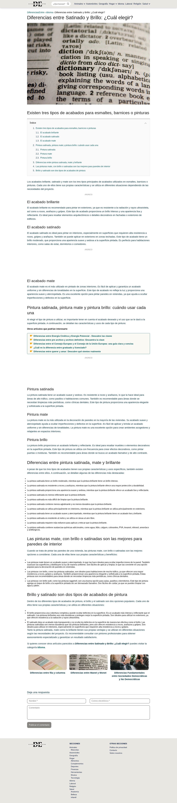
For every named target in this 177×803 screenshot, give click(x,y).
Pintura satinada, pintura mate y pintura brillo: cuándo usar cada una (67, 145)
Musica (74, 775)
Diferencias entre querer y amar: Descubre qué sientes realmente (67, 351)
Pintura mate (46, 154)
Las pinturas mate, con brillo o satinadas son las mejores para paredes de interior (73, 166)
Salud (145, 4)
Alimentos (75, 761)
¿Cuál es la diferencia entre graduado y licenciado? (60, 347)
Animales (78, 4)
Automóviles (92, 4)
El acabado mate (48, 141)
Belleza (74, 794)
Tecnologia (75, 778)
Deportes (74, 766)
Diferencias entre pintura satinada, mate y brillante (59, 162)
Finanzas (74, 769)
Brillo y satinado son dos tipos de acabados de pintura (60, 170)
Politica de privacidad (118, 747)
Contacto (113, 750)
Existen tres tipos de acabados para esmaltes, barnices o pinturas (66, 128)
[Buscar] (68, 4)
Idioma (121, 4)
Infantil (73, 797)
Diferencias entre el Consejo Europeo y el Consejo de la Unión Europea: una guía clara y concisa (83, 344)
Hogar (112, 4)
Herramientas (76, 772)
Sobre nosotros (116, 753)
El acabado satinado (49, 136)
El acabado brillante (49, 132)
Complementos (77, 764)
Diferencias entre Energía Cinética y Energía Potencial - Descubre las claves (73, 336)
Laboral (128, 4)
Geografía (103, 4)
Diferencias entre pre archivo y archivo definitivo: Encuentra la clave (69, 340)
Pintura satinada (47, 150)
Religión (137, 4)
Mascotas (75, 750)
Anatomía (75, 792)
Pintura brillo (46, 158)
